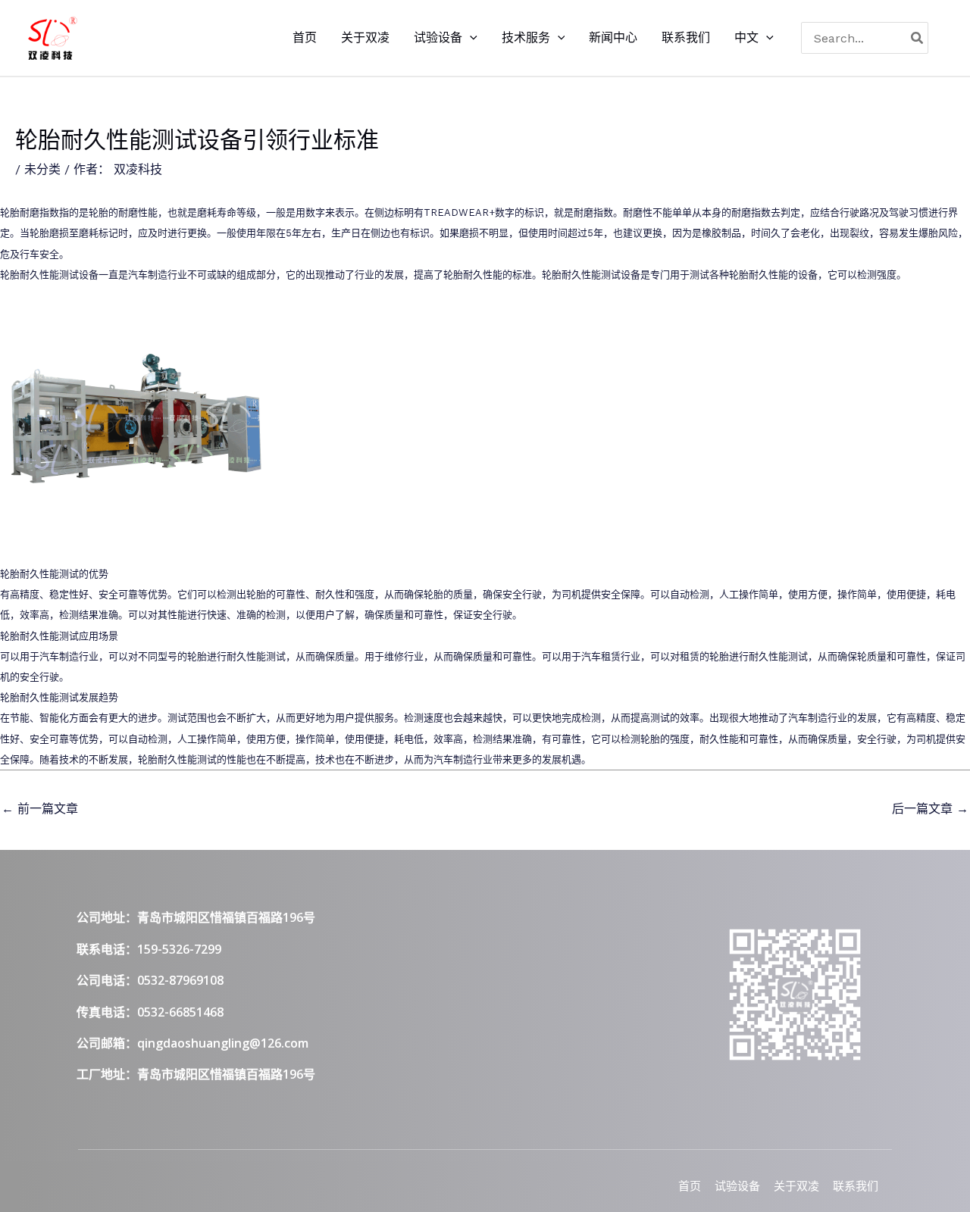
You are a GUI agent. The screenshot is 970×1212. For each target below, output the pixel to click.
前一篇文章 (40, 808)
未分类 (42, 169)
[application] (469, 38)
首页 (689, 1186)
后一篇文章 (930, 808)
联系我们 (855, 1186)
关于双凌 (796, 1186)
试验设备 (737, 1186)
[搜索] (918, 38)
